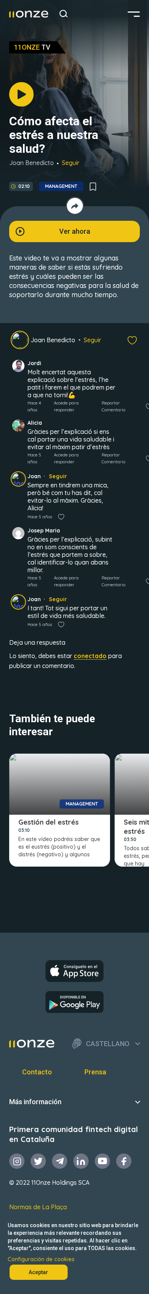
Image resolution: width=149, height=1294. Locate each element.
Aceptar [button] (38, 1272)
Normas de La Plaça (38, 1207)
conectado (90, 656)
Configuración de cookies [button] (41, 1259)
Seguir (70, 163)
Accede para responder (66, 406)
